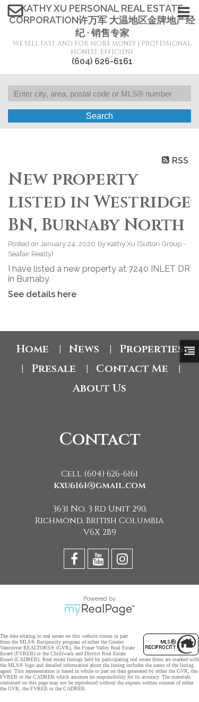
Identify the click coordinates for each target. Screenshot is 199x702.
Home (32, 349)
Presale (53, 368)
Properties (151, 349)
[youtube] (99, 561)
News (84, 349)
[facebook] (76, 561)
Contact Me (132, 368)
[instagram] (123, 561)
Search (99, 115)
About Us (99, 388)
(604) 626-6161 (102, 61)
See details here (42, 294)
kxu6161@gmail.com (100, 485)
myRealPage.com (99, 609)
